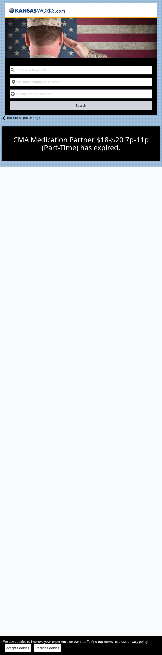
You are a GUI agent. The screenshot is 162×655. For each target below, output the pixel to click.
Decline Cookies (47, 648)
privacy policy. (137, 641)
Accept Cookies (17, 648)
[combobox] (81, 70)
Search (81, 105)
